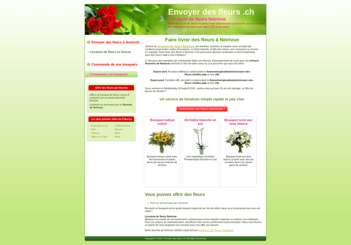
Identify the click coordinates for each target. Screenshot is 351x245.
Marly (117, 133)
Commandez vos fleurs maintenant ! (202, 109)
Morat (117, 136)
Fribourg (95, 133)
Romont (118, 129)
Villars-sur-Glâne (99, 136)
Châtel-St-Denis (122, 125)
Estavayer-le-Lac (99, 125)
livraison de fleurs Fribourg (216, 230)
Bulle (93, 129)
